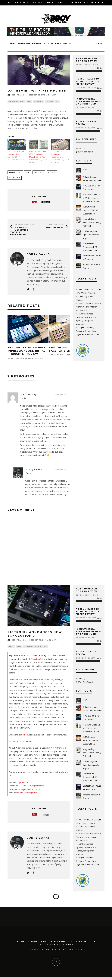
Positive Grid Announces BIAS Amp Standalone (90, 247)
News (13, 43)
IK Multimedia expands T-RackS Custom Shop (90, 210)
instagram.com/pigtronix (29, 789)
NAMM (58, 43)
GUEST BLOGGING (54, 3)
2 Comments (38, 101)
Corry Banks (18, 95)
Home (11, 3)
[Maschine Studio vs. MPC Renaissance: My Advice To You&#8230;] (38, 144)
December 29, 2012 (62, 394)
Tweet (46, 814)
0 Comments (28, 646)
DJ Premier (39, 172)
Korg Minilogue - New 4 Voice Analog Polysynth (92, 222)
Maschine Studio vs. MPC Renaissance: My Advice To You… (38, 154)
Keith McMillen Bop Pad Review (87, 59)
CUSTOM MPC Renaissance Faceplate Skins (57, 154)
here (26, 734)
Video (29, 101)
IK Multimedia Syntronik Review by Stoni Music (88, 101)
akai (28, 172)
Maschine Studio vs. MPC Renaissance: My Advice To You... (91, 198)
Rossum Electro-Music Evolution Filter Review (88, 81)
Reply (23, 398)
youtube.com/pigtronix (27, 792)
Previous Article (24, 224)
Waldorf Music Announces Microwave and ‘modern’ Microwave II (89, 306)
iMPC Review (54, 227)
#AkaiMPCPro (15, 172)
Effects (11, 646)
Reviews (36, 43)
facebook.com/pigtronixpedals (32, 785)
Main (85, 169)
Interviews (24, 43)
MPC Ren (52, 172)
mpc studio (14, 178)
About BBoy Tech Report (29, 3)
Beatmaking (13, 101)
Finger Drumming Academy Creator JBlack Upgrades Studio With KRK (87, 331)
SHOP (25, 8)
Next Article (56, 224)
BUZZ (101, 43)
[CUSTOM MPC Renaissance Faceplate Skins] (60, 144)
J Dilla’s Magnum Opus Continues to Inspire (91, 234)
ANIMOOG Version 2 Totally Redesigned (19, 231)
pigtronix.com (23, 782)
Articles (48, 43)
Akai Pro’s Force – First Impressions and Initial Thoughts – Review (27, 350)
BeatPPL (68, 43)
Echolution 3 (35, 659)
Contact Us (14, 8)
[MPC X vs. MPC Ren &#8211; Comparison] (17, 144)
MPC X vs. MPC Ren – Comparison (16, 152)
